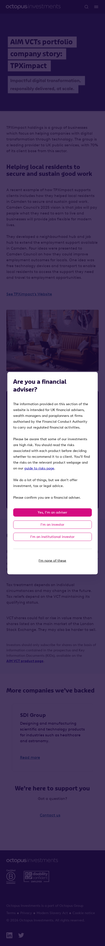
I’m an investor (52, 524)
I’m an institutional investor (52, 536)
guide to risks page (39, 468)
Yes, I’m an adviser (52, 512)
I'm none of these (52, 560)
